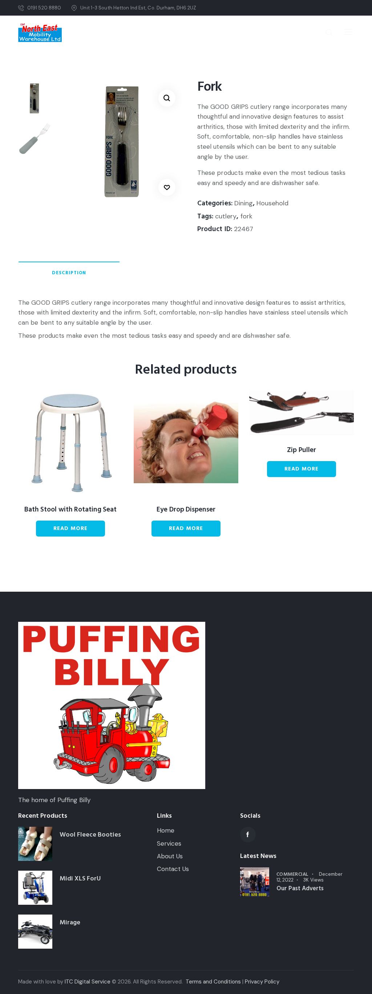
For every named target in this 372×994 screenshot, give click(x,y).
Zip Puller (301, 450)
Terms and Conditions (213, 981)
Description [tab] (69, 273)
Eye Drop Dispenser (186, 509)
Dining (243, 203)
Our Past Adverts (300, 888)
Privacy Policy (262, 981)
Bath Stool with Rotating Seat (70, 509)
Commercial (292, 874)
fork (246, 216)
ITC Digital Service (87, 981)
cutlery (225, 216)
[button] (166, 98)
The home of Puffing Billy (54, 800)
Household (272, 203)
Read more (70, 528)
